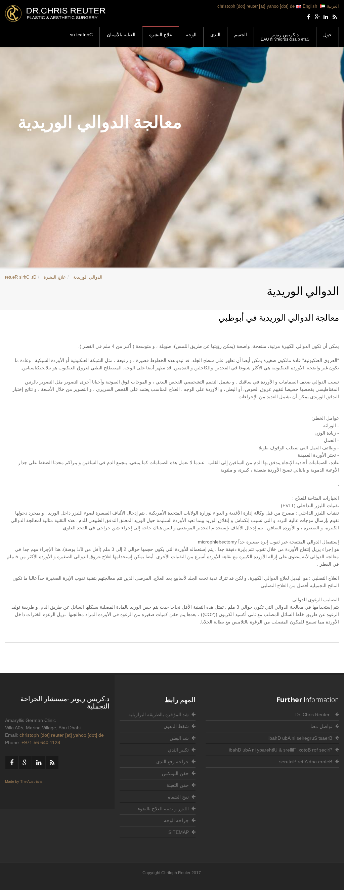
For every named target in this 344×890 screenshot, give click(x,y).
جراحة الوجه (176, 820)
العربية (333, 6)
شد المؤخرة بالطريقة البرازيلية (158, 714)
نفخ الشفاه (178, 797)
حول (327, 34)
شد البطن (179, 738)
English (309, 6)
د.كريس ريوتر (285, 37)
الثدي (215, 34)
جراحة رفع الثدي (172, 761)
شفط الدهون (176, 726)
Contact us (81, 34)
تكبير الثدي (178, 750)
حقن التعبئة (178, 785)
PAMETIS (178, 832)
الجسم (240, 34)
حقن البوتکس (175, 773)
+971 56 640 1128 (41, 742)
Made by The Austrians (24, 781)
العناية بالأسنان (121, 34)
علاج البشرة (160, 34)
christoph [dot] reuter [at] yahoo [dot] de (256, 6)
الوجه (191, 34)
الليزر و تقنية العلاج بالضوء (163, 808)
